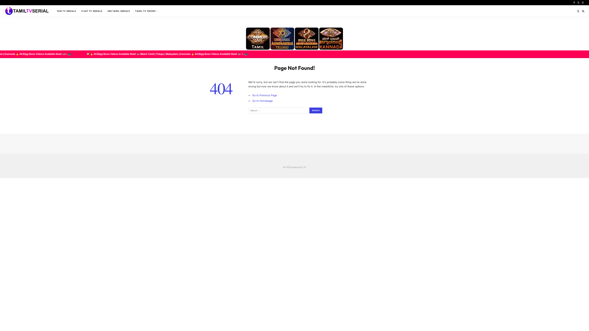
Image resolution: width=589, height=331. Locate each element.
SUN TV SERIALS (66, 11)
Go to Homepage (262, 100)
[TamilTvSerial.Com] (27, 11)
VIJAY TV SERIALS (91, 11)
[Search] (582, 11)
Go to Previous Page (264, 95)
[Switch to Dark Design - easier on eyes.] (578, 11)
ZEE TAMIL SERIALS (119, 11)
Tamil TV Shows (145, 11)
